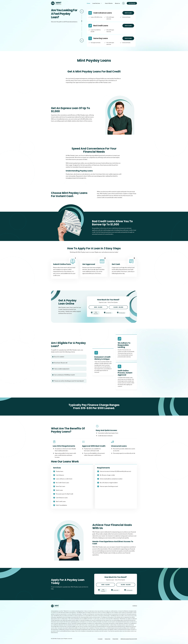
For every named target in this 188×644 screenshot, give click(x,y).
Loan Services (96, 3)
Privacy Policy (115, 638)
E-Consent (100, 638)
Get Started (132, 3)
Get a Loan (128, 13)
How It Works (109, 3)
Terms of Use (107, 638)
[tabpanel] (111, 15)
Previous (82, 11)
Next (82, 40)
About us (117, 3)
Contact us (134, 605)
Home (88, 3)
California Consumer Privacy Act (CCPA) (129, 638)
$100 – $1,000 (98, 307)
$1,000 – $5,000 (118, 307)
